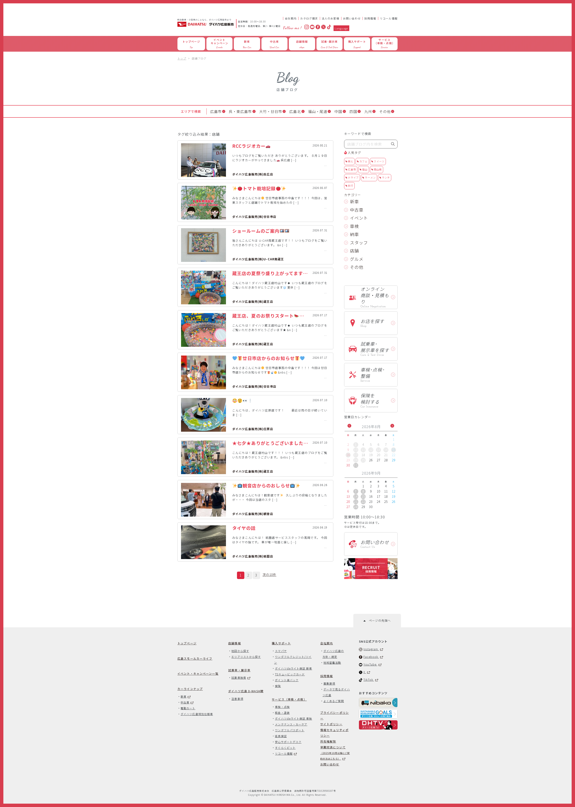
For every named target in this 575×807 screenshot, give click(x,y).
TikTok (368, 679)
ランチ (386, 177)
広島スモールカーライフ (194, 658)
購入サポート (281, 643)
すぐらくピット (285, 748)
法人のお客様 (330, 18)
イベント (359, 218)
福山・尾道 (317, 111)
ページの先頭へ (378, 620)
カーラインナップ (190, 689)
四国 (353, 111)
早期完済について (335, 752)
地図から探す (240, 651)
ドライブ (353, 177)
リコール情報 (389, 18)
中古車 (356, 210)
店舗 (354, 251)
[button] (349, 426)
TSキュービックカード (290, 674)
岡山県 (378, 169)
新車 (354, 201)
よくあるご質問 (333, 701)
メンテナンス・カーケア (291, 724)
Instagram (371, 649)
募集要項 (329, 683)
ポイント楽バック (287, 680)
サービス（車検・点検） (289, 699)
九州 (368, 111)
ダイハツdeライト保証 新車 (293, 668)
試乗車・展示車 (239, 670)
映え (350, 161)
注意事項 (237, 699)
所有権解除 (328, 741)
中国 (338, 111)
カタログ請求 (309, 18)
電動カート (188, 708)
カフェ (363, 161)
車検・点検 (282, 707)
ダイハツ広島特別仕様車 (197, 714)
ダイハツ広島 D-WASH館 (245, 691)
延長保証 (281, 736)
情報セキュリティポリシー (334, 733)
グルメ (356, 259)
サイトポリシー (331, 724)
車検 (354, 226)
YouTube (370, 664)
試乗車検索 (238, 677)
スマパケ (281, 651)
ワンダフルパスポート (289, 730)
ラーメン (370, 177)
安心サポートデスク (288, 742)
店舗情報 (234, 643)
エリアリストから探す (246, 657)
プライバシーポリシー (334, 715)
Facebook (371, 657)
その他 (385, 111)
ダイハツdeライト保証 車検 (293, 718)
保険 (278, 686)
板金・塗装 (282, 712)
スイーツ (379, 161)
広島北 (295, 111)
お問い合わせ (352, 18)
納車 (354, 234)
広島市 (216, 111)
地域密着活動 (332, 662)
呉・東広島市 (240, 111)
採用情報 (370, 18)
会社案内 (291, 18)
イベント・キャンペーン (198, 673)
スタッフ (359, 242)
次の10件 (269, 574)
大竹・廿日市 (270, 111)
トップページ (187, 643)
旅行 (350, 185)
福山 (364, 169)
